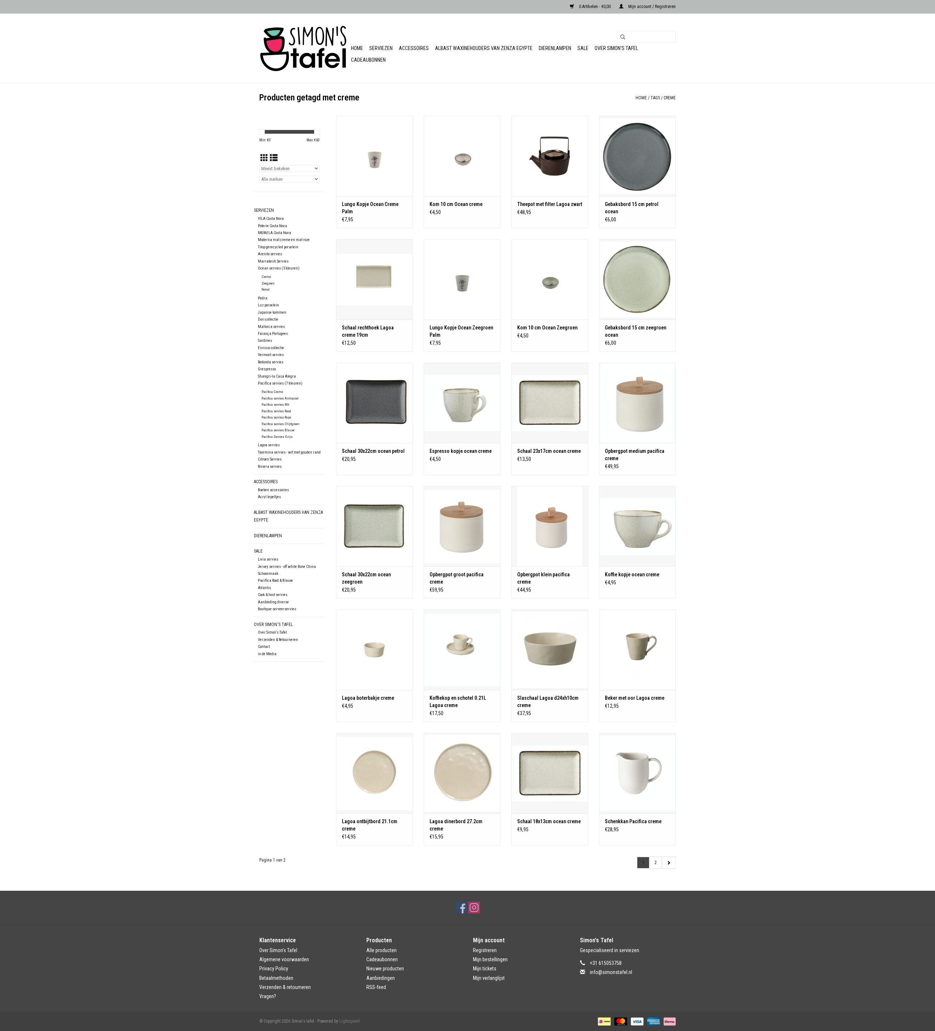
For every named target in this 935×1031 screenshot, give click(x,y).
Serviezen (381, 48)
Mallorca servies (271, 326)
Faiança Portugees (273, 333)
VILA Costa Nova (271, 218)
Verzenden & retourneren (285, 987)
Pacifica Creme (272, 392)
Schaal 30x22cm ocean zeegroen (366, 578)
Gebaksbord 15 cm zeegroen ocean (635, 331)
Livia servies (268, 559)
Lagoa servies (269, 445)
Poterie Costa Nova (272, 226)
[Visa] (636, 1021)
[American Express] (653, 1021)
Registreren (485, 950)
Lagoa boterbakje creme (368, 698)
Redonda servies (270, 362)
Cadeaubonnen (368, 60)
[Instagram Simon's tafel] (474, 907)
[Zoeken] (622, 37)
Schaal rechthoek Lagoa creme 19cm (368, 331)
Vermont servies (271, 354)
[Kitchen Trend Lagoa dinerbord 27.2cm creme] (462, 773)
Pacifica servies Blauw (278, 430)
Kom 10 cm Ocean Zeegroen (547, 328)
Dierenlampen (555, 48)
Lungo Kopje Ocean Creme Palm (370, 207)
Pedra (262, 298)
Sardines (265, 340)
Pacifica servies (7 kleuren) (280, 383)
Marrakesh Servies (273, 261)
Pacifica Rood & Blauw (275, 580)
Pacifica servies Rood (276, 411)
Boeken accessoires (273, 490)
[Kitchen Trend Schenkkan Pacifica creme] (637, 773)
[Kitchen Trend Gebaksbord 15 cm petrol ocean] (637, 156)
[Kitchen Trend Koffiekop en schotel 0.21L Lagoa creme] (462, 650)
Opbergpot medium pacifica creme (634, 454)
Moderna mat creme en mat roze (284, 239)
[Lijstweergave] (274, 158)
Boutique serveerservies (277, 609)
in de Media (267, 654)
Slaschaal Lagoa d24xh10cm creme (548, 701)
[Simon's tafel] (304, 48)
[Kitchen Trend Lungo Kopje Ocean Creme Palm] (374, 156)
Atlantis (264, 587)
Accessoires (414, 48)
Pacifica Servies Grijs (277, 437)
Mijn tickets (484, 968)
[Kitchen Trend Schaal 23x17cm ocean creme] (549, 403)
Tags (655, 97)
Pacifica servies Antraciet (280, 398)
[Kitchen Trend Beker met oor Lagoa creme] (637, 650)
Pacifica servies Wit (275, 404)
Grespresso (267, 369)
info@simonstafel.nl (611, 972)
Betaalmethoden (276, 978)
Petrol (266, 289)
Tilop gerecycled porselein (278, 247)
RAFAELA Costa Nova (274, 232)
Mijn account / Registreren (651, 6)
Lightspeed (349, 1021)
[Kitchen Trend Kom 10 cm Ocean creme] (462, 156)
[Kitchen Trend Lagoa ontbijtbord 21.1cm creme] (374, 773)
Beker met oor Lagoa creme (634, 698)
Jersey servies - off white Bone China (287, 566)
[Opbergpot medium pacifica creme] (637, 403)
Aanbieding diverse (273, 602)
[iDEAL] (603, 1021)
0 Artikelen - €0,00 (595, 6)
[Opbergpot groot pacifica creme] (462, 526)
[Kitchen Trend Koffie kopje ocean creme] (637, 526)
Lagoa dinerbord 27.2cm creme (456, 825)
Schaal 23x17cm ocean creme (549, 451)
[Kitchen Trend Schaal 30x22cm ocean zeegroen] (374, 526)
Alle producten (381, 950)
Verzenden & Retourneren (278, 639)
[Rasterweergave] (264, 158)
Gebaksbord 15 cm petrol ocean (632, 207)
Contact (264, 646)
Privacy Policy (273, 968)
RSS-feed (376, 987)
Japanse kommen (272, 312)
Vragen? (267, 996)
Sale (582, 48)
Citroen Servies (270, 459)
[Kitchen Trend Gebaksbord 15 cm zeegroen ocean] (637, 279)
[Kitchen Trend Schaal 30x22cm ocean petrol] (374, 403)
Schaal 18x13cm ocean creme (549, 821)
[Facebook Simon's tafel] (461, 907)
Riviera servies (270, 466)
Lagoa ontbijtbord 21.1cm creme (369, 825)
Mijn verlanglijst (489, 978)
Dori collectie (268, 319)
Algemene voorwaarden (284, 959)
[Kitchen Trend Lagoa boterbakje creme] (374, 650)
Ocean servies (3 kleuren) (278, 268)
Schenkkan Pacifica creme (633, 821)
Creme (266, 277)
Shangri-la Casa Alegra (277, 376)
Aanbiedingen (380, 978)
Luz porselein (268, 305)
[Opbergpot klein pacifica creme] (549, 526)
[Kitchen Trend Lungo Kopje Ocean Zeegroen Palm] (462, 279)
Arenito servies (270, 254)
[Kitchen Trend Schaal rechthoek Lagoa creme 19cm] (374, 279)
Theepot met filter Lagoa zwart (549, 204)
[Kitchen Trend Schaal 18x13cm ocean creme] (549, 773)
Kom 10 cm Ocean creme (456, 204)
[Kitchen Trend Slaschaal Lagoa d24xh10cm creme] (549, 650)
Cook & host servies (272, 594)
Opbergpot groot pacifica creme (457, 578)
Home (357, 48)
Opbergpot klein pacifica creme (543, 578)
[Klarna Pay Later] (668, 1021)
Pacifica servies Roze (276, 417)
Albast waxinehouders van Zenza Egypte (484, 48)
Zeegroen (268, 283)
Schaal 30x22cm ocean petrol (373, 451)
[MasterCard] (620, 1021)
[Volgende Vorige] (668, 862)
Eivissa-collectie (271, 347)
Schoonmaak (268, 573)
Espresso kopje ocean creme (461, 451)
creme (670, 97)
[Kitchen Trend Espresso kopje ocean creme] (462, 403)
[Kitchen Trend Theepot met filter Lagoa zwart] (549, 156)
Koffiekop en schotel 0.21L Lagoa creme (458, 701)
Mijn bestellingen (490, 959)
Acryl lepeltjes (269, 497)
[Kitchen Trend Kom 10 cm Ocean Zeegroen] (549, 279)
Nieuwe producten (385, 968)
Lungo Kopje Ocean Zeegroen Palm (461, 331)
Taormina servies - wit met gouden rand (289, 452)
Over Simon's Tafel (616, 48)
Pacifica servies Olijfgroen (280, 424)
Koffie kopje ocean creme (632, 574)
